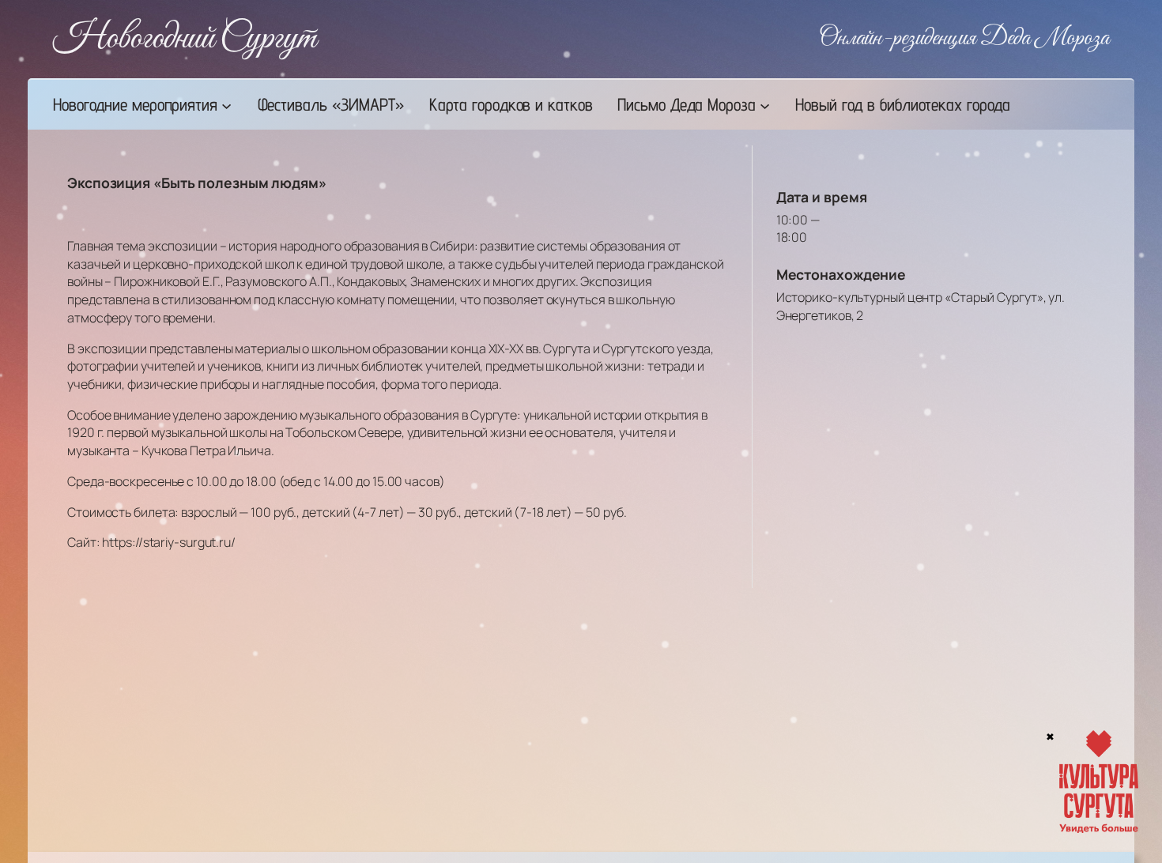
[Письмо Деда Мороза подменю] (765, 105)
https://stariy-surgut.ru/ (169, 542)
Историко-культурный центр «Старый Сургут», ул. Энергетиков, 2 (920, 306)
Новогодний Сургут (184, 38)
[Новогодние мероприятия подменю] (226, 105)
